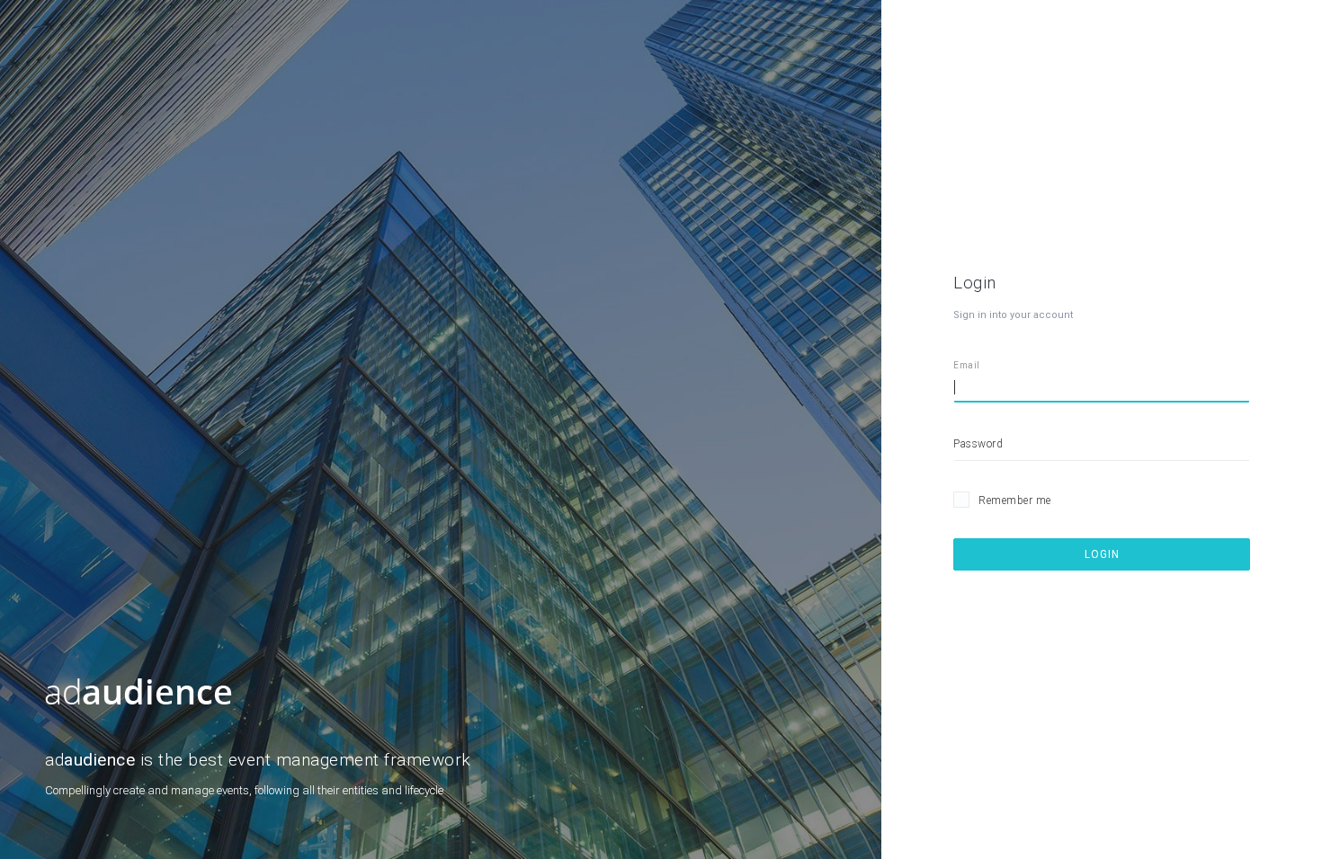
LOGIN (1102, 554)
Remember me (1014, 500)
